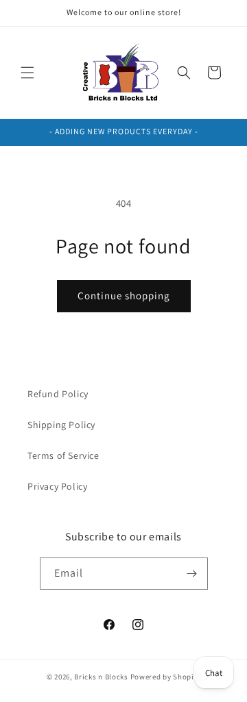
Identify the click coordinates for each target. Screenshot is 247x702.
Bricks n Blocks (101, 676)
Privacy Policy (57, 486)
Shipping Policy (61, 424)
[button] (27, 73)
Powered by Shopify (165, 676)
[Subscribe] (192, 573)
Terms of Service (63, 455)
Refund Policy (58, 394)
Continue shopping (124, 295)
